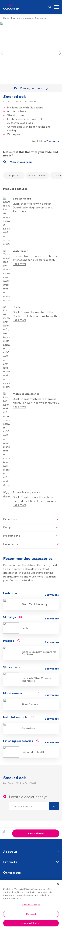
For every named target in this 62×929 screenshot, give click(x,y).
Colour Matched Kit (33, 752)
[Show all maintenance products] (39, 693)
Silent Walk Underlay (34, 604)
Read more (19, 211)
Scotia (25, 628)
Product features (37, 175)
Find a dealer (36, 833)
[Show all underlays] (22, 593)
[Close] (58, 884)
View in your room (31, 88)
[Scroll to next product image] (60, 53)
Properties (14, 175)
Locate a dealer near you (29, 797)
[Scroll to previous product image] (2, 53)
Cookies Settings (31, 904)
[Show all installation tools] (32, 717)
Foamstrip (28, 728)
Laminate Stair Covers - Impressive (36, 679)
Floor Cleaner (29, 704)
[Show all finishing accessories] (37, 741)
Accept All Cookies (30, 923)
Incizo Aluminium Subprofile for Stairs (38, 653)
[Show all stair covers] (25, 667)
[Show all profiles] (19, 640)
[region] (31, 904)
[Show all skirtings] (20, 617)
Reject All (31, 914)
